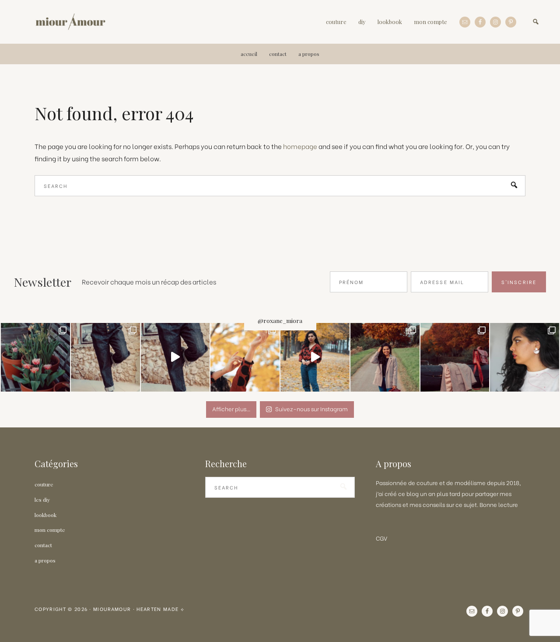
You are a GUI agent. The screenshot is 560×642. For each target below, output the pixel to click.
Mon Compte (50, 529)
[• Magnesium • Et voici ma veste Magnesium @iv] (385, 357)
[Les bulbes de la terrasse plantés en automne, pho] (35, 357)
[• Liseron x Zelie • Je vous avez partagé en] (315, 357)
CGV (381, 538)
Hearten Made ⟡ (160, 608)
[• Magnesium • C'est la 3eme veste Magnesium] (455, 357)
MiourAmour (70, 22)
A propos (45, 560)
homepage (300, 146)
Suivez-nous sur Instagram (311, 408)
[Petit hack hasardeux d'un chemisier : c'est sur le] (245, 357)
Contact (43, 544)
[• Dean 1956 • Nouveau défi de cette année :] (175, 357)
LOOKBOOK (45, 514)
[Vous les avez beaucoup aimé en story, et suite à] (524, 357)
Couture (44, 484)
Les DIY (42, 499)
